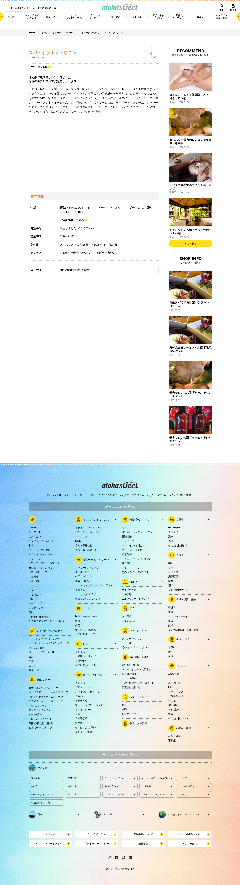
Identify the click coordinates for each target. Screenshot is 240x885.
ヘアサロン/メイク (85, 576)
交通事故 (173, 572)
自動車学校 (81, 700)
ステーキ (33, 527)
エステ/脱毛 (82, 581)
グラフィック (175, 691)
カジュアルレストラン (41, 567)
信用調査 (173, 705)
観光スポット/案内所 (40, 727)
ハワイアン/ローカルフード (44, 563)
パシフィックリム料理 (41, 540)
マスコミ (173, 678)
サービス (88, 608)
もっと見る (190, 243)
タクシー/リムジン (132, 638)
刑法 (170, 585)
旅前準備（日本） (139, 656)
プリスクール (82, 687)
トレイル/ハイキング (40, 719)
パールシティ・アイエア (154, 794)
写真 (124, 527)
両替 (77, 625)
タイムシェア (82, 536)
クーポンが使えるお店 (17, 8)
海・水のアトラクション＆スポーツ (48, 692)
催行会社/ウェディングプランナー (141, 532)
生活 (170, 656)
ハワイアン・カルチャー (88, 691)
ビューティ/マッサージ (96, 559)
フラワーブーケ (130, 540)
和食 (31, 545)
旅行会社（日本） (131, 665)
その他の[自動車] (177, 545)
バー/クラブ (35, 603)
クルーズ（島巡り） (86, 549)
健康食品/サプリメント (88, 598)
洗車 (170, 536)
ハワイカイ (184, 794)
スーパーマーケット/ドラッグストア (49, 643)
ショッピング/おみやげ (49, 630)
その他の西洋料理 (38, 616)
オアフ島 (42, 767)
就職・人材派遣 (138, 723)
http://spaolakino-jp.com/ (75, 270)
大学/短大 (80, 696)
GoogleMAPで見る (72, 220)
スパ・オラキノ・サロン (53, 52)
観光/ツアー (43, 679)
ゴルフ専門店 (129, 589)
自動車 (180, 519)
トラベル (173, 647)
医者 (124, 704)
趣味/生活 (34, 670)
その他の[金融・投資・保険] (183, 629)
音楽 (77, 714)
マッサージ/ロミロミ (86, 567)
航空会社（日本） (131, 687)
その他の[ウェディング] (135, 572)
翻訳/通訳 (173, 673)
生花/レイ (34, 665)
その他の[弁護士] (177, 589)
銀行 (77, 620)
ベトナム (33, 585)
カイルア (182, 778)
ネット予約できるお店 (44, 8)
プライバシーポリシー (96, 843)
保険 (170, 611)
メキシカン (35, 594)
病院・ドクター (138, 696)
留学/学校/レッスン (94, 674)
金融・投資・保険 (186, 599)
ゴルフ (133, 581)
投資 (170, 625)
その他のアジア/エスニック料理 (46, 621)
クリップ (151, 57)
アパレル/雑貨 (36, 647)
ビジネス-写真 (176, 696)
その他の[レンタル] (85, 665)
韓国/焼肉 (34, 581)
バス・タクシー (138, 630)
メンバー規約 (189, 843)
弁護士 (180, 555)
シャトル (127, 642)
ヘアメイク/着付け (132, 545)
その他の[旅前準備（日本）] (137, 682)
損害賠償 (173, 576)
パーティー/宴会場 (132, 549)
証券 (170, 620)
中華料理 (33, 576)
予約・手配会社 (83, 545)
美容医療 (80, 589)
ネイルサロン (82, 572)
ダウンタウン (74, 794)
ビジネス (181, 665)
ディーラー (174, 527)
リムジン (127, 563)
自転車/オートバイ (85, 656)
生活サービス (183, 639)
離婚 (170, 581)
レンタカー (81, 651)
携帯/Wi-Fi (80, 660)
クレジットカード (178, 616)
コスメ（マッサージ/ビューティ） (94, 585)
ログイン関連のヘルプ (189, 834)
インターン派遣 (83, 732)
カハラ (34, 786)
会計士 (172, 607)
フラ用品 (127, 616)
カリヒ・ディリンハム (42, 794)
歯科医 (125, 709)
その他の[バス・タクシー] (136, 647)
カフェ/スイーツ (38, 572)
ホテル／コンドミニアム (88, 527)
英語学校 (80, 682)
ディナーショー (37, 607)
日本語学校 (81, 718)
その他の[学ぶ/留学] (86, 727)
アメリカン (35, 536)
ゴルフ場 (127, 594)
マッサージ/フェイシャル (89, 705)
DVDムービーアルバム (87, 616)
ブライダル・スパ (131, 567)
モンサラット (111, 786)
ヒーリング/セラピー (86, 594)
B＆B (78, 540)
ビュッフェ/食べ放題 (40, 549)
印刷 (170, 687)
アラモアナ (73, 778)
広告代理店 (174, 682)
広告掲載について (143, 834)
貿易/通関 (173, 709)
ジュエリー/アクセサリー (43, 652)
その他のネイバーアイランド (183, 814)
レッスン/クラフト (39, 705)
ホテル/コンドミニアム (96, 519)
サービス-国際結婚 (85, 629)
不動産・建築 (183, 727)
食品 (31, 656)
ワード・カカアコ (113, 778)
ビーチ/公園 (35, 714)
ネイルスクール (83, 709)
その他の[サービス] (85, 634)
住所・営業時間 (39, 66)
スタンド (173, 532)
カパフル (146, 786)
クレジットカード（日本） (136, 669)
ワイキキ (35, 778)
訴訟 (170, 563)
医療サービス (129, 713)
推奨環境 (143, 843)
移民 (170, 567)
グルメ (40, 519)
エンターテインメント (41, 710)
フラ (132, 608)
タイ (31, 590)
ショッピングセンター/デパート (46, 638)
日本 (39, 814)
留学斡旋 (80, 723)
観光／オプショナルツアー (43, 687)
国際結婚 (127, 536)
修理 (170, 540)
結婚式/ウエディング (141, 519)
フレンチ (33, 599)
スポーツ (33, 661)
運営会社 (50, 834)
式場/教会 (127, 554)
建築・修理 (174, 736)
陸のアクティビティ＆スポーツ (46, 696)
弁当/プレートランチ (40, 554)
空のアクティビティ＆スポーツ (46, 701)
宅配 (31, 612)
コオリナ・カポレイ (114, 794)
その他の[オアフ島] (40, 802)
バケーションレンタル (87, 532)
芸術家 (172, 700)
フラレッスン (129, 620)
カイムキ (72, 786)
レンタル (88, 643)
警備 (170, 714)
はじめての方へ (96, 834)
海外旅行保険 (129, 673)
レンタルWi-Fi (129, 678)
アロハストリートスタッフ (50, 843)
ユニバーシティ (186, 786)
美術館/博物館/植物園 (41, 723)
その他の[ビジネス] (178, 718)
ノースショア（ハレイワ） (155, 778)
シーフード (35, 532)
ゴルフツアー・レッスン (135, 598)
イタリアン (35, 558)
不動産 (172, 740)
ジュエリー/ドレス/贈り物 (136, 558)
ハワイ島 (107, 814)
